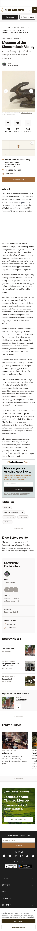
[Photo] (30, 650)
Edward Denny (13, 65)
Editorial (6, 885)
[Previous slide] (6, 91)
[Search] (29, 10)
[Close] (34, 910)
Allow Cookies (18, 921)
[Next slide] (31, 91)
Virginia (22, 203)
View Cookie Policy (29, 917)
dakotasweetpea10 (11, 601)
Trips (4, 891)
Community (7, 898)
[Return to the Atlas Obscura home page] (12, 10)
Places (5, 878)
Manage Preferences (18, 927)
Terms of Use (25, 494)
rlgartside (15, 598)
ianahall (7, 598)
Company (6, 905)
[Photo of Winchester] (8, 703)
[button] (8, 123)
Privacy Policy (16, 494)
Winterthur (7, 753)
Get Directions (18, 180)
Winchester (21, 700)
